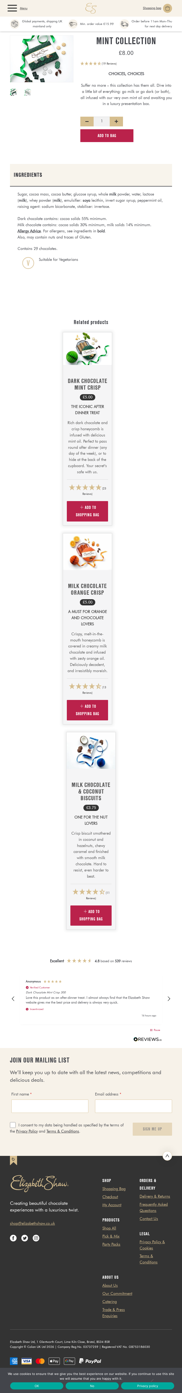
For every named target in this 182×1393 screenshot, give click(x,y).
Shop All (109, 1228)
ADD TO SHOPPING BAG (87, 511)
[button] (126, 64)
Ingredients (28, 175)
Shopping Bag (114, 1189)
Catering (109, 1302)
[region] (91, 999)
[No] (151, 1380)
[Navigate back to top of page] (167, 1156)
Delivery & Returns (155, 1197)
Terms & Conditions (62, 1132)
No (92, 1386)
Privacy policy (147, 1386)
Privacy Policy (27, 1132)
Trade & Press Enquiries (113, 1313)
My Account (111, 1205)
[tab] (91, 175)
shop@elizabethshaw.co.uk (32, 1224)
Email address (108, 1094)
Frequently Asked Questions (154, 1208)
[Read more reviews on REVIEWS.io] (147, 1040)
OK (37, 1386)
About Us (110, 1286)
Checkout (110, 1197)
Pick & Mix (110, 1237)
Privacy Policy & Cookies (152, 1245)
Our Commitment (117, 1294)
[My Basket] (157, 8)
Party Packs (111, 1245)
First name (21, 1094)
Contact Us (149, 1219)
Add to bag (107, 136)
